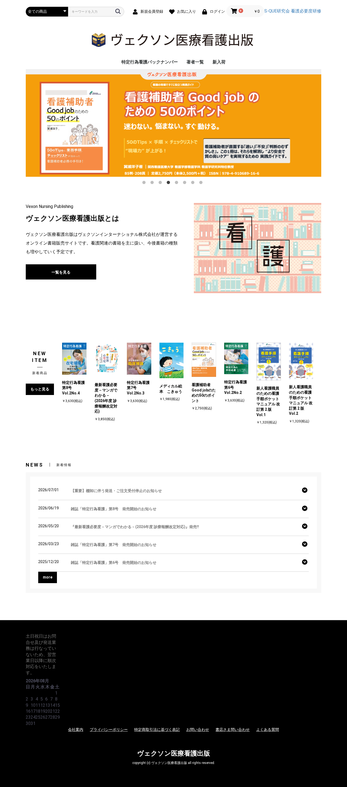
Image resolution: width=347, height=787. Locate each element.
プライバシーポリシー (109, 729)
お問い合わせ (197, 729)
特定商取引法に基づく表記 (157, 729)
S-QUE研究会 (277, 11)
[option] (173, 123)
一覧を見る (61, 272)
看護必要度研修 (306, 11)
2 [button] (153, 183)
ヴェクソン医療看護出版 (173, 753)
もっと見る (39, 389)
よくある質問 (267, 729)
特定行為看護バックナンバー (149, 62)
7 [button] (194, 183)
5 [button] (177, 183)
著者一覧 (195, 62)
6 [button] (185, 183)
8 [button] (202, 183)
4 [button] (169, 183)
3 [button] (161, 183)
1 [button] (145, 183)
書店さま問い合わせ (233, 729)
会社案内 (75, 729)
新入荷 (219, 62)
